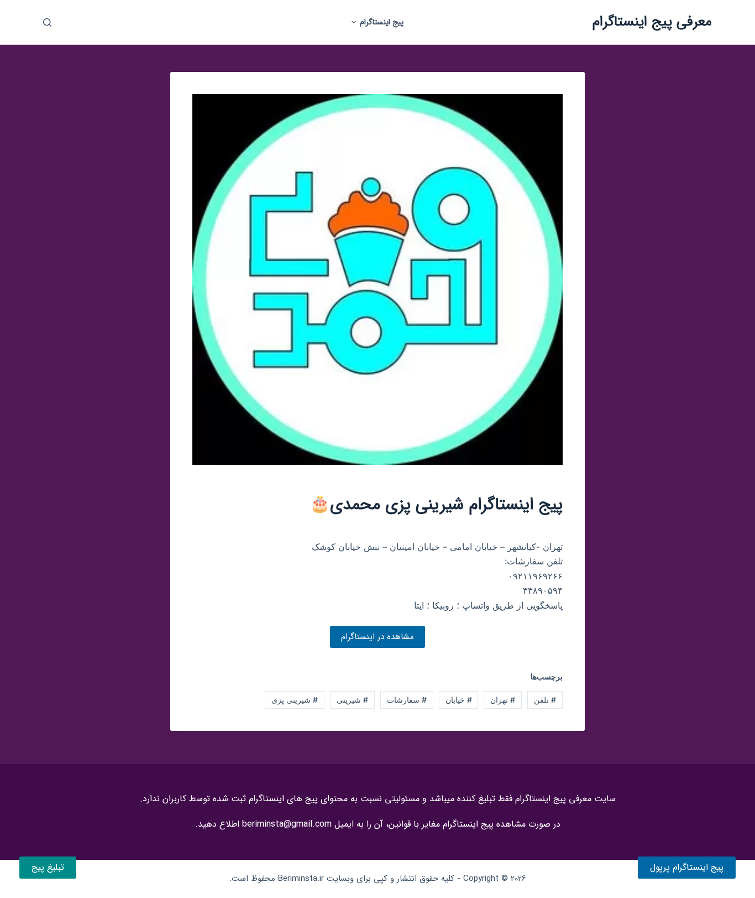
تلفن (545, 699)
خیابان (458, 699)
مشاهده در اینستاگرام (377, 636)
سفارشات (407, 699)
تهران (502, 699)
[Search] (47, 22)
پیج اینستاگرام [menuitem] (381, 22)
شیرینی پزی (294, 699)
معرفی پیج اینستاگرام (652, 22)
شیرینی (352, 699)
